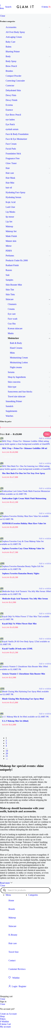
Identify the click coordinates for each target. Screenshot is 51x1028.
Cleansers (12, 304)
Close (2, 16)
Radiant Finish (12, 265)
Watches (9, 416)
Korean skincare (15, 328)
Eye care (12, 314)
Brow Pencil (11, 66)
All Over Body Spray (15, 32)
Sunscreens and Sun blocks (20, 391)
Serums (11, 372)
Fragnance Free (13, 158)
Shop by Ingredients (17, 377)
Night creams (16, 367)
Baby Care (10, 42)
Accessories (11, 27)
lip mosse (10, 216)
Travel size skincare (16, 396)
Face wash (12, 319)
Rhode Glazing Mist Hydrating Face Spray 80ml (23, 699)
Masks (11, 333)
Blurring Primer (13, 51)
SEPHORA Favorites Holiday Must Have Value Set (24, 523)
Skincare (9, 299)
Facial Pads (11, 148)
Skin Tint (10, 289)
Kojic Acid (10, 202)
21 (7, 756)
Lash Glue (10, 207)
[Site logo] (25, 12)
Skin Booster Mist (14, 285)
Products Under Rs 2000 (17, 260)
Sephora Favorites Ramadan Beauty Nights (20, 573)
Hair (8, 168)
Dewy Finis (11, 95)
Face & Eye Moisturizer (16, 139)
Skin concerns (14, 382)
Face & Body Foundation (17, 134)
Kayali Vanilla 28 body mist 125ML (17, 648)
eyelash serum (12, 129)
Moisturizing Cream (19, 357)
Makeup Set (11, 231)
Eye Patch (10, 124)
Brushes (9, 71)
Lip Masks (10, 212)
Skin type (12, 387)
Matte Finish (11, 236)
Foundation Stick (13, 153)
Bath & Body (16, 343)
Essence (9, 110)
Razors (9, 270)
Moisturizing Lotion (19, 362)
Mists (12, 353)
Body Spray (11, 61)
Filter (47, 434)
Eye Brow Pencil (13, 114)
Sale (7, 275)
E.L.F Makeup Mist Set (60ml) (15, 721)
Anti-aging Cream (14, 37)
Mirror (8, 246)
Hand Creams (16, 348)
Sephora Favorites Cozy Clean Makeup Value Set (23, 548)
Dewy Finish (11, 100)
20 (7, 753)
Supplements (11, 411)
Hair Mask (10, 178)
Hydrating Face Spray (15, 192)
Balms (8, 46)
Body (8, 56)
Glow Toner (11, 163)
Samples (9, 280)
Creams (11, 309)
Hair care (10, 173)
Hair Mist (10, 182)
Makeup (9, 226)
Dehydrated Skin (13, 90)
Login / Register (19, 986)
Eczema (9, 105)
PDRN (9, 250)
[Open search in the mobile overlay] (25, 890)
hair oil (9, 187)
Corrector (10, 85)
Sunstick (9, 406)
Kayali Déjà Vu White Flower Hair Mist (19, 623)
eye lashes (10, 119)
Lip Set (9, 221)
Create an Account (8, 1014)
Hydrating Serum (13, 197)
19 (7, 751)
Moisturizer (13, 338)
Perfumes (10, 255)
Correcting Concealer (15, 80)
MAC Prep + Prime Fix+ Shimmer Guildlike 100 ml (24, 448)
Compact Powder (13, 76)
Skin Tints (10, 294)
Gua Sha (12, 323)
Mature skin (11, 241)
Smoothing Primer (14, 401)
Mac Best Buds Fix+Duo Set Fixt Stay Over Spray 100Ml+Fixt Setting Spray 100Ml (23, 474)
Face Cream (11, 144)
